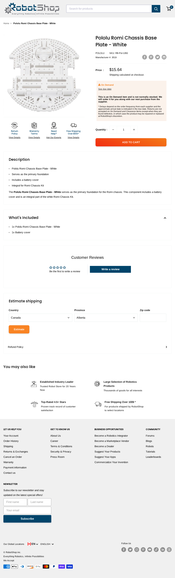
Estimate (19, 329)
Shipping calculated (119, 74)
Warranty (8, 462)
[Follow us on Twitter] (130, 549)
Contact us (9, 472)
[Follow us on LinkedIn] (162, 549)
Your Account (10, 435)
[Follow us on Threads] (169, 549)
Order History (11, 440)
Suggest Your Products (107, 451)
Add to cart (131, 142)
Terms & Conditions (61, 446)
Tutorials (150, 451)
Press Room (57, 456)
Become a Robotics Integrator (111, 435)
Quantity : (101, 129)
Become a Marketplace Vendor (112, 440)
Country (13, 310)
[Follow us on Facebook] (123, 549)
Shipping (8, 446)
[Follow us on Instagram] (136, 549)
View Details (14, 137)
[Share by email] (164, 57)
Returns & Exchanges (15, 451)
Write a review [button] (110, 269)
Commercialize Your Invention (111, 462)
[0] (169, 9)
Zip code (145, 310)
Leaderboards (153, 456)
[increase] (134, 129)
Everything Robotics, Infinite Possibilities (23, 556)
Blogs (149, 440)
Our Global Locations (13, 544)
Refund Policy (15, 346)
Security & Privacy (60, 451)
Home (6, 23)
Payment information (14, 467)
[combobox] (109, 9)
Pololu (100, 53)
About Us (55, 435)
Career (54, 440)
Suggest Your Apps (105, 456)
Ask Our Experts (53, 137)
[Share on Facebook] (144, 57)
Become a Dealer (104, 446)
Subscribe (27, 518)
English (46, 544)
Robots (150, 446)
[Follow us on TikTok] (156, 549)
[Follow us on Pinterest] (143, 549)
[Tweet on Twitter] (157, 57)
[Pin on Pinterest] (151, 57)
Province (79, 310)
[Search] (156, 8)
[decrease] (113, 129)
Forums (150, 435)
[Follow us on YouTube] (149, 549)
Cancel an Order (12, 456)
